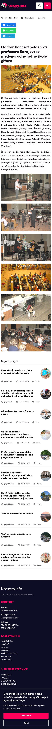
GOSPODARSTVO (9, 684)
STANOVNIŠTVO (8, 681)
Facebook (10, 25)
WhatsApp (10, 30)
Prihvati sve (26, 715)
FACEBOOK (6, 656)
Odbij (26, 723)
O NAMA (4, 647)
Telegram (10, 36)
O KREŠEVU (6, 675)
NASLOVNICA (7, 641)
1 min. (43, 18)
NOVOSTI (5, 644)
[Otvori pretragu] (39, 5)
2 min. (37, 402)
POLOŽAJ (5, 678)
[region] (26, 709)
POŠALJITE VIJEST (9, 653)
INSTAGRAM (6, 659)
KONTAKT (5, 650)
